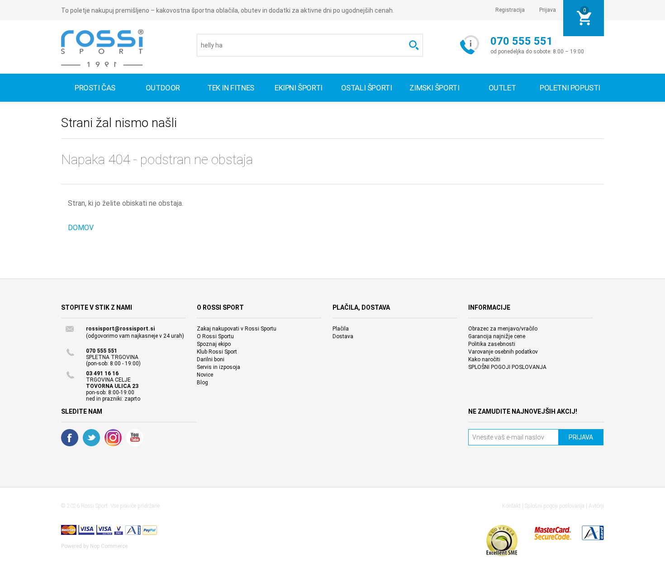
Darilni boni (210, 359)
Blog (202, 382)
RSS (113, 437)
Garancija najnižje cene (496, 336)
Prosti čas (95, 87)
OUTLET (502, 87)
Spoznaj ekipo (214, 344)
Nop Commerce (109, 546)
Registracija (510, 10)
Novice (205, 375)
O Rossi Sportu (215, 336)
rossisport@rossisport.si (120, 329)
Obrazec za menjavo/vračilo (502, 329)
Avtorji (596, 506)
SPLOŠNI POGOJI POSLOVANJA (507, 367)
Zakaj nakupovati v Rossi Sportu (236, 329)
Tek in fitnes (230, 87)
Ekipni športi (299, 87)
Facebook (69, 437)
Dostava (342, 336)
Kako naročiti (484, 359)
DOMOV (81, 227)
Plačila (340, 329)
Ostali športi (366, 87)
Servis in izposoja (218, 367)
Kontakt (511, 506)
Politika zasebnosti (491, 344)
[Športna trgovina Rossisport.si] (102, 48)
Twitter (91, 437)
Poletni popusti (570, 87)
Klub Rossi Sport (217, 352)
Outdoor (163, 87)
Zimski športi (434, 87)
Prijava (547, 10)
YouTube (134, 437)
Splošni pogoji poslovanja (554, 506)
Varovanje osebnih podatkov (503, 352)
